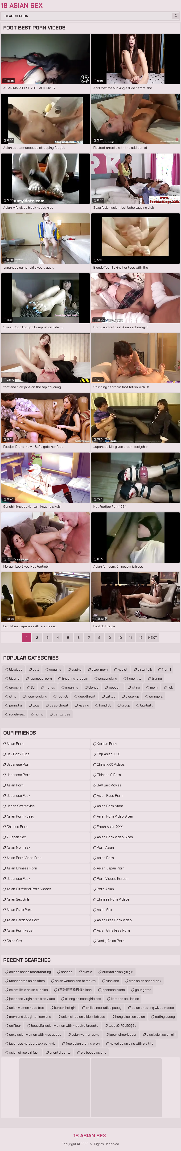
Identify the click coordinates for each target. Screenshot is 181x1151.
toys (36, 705)
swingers (156, 696)
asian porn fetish (20, 930)
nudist (123, 669)
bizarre (14, 678)
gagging (55, 669)
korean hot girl (65, 1008)
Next (152, 638)
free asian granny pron (83, 1043)
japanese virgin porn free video (32, 999)
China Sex (14, 941)
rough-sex (17, 714)
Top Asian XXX (108, 754)
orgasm (15, 687)
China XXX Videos (111, 764)
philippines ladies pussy (104, 1008)
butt (36, 669)
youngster (143, 990)
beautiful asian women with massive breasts (64, 1025)
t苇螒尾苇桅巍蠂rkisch (75, 990)
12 (141, 638)
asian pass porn (110, 795)
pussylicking (107, 678)
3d (33, 687)
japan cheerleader (122, 1034)
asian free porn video (114, 920)
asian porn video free (24, 858)
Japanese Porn (18, 764)
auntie (87, 972)
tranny (157, 678)
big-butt (146, 705)
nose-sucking (36, 696)
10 (120, 638)
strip (12, 696)
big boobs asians (93, 1052)
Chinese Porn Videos (113, 899)
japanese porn (18, 775)
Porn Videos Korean (112, 878)
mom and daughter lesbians (30, 1016)
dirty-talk (145, 669)
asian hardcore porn (23, 920)
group (125, 705)
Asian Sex (104, 909)
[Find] (175, 16)
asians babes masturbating (30, 972)
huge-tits (134, 678)
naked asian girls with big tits (131, 1043)
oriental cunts (60, 1052)
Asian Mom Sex (18, 847)
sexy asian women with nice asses (35, 1034)
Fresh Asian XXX (110, 826)
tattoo (110, 696)
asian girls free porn (113, 930)
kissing (83, 705)
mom (154, 687)
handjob (105, 705)
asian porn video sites (115, 816)
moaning (71, 687)
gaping (76, 669)
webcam (115, 687)
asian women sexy (85, 1034)
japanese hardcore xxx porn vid (32, 1043)
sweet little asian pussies (28, 990)
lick (170, 687)
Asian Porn (15, 743)
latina (136, 687)
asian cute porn (19, 909)
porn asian (105, 847)
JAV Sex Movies (109, 785)
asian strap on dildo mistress (83, 1016)
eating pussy (165, 1016)
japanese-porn (41, 678)
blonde (93, 687)
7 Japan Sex (16, 837)
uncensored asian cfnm (27, 981)
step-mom (100, 669)
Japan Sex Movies (21, 806)
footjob (62, 696)
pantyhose (62, 714)
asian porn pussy (20, 816)
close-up (132, 696)
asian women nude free (26, 1008)
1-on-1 (166, 669)
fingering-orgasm (75, 678)
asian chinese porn (22, 868)
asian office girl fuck (24, 1052)
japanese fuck (18, 795)
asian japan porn (110, 868)
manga (50, 687)
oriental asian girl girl (117, 972)
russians (112, 981)
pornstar (15, 705)
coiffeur (15, 1025)
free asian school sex (145, 981)
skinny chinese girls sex (83, 999)
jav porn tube (18, 754)
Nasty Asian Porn (110, 941)
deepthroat (86, 696)
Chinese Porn (17, 826)
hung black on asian (130, 1016)
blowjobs (15, 669)
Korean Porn (107, 743)
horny (39, 714)
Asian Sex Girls (18, 899)
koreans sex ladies (125, 999)
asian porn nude (110, 806)
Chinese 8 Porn (109, 775)
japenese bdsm (113, 990)
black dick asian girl (161, 1034)
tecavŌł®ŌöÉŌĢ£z (122, 1025)
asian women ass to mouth (75, 981)
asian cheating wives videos (153, 1008)
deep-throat (59, 705)
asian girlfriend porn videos (29, 889)
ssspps (66, 972)
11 (130, 638)
